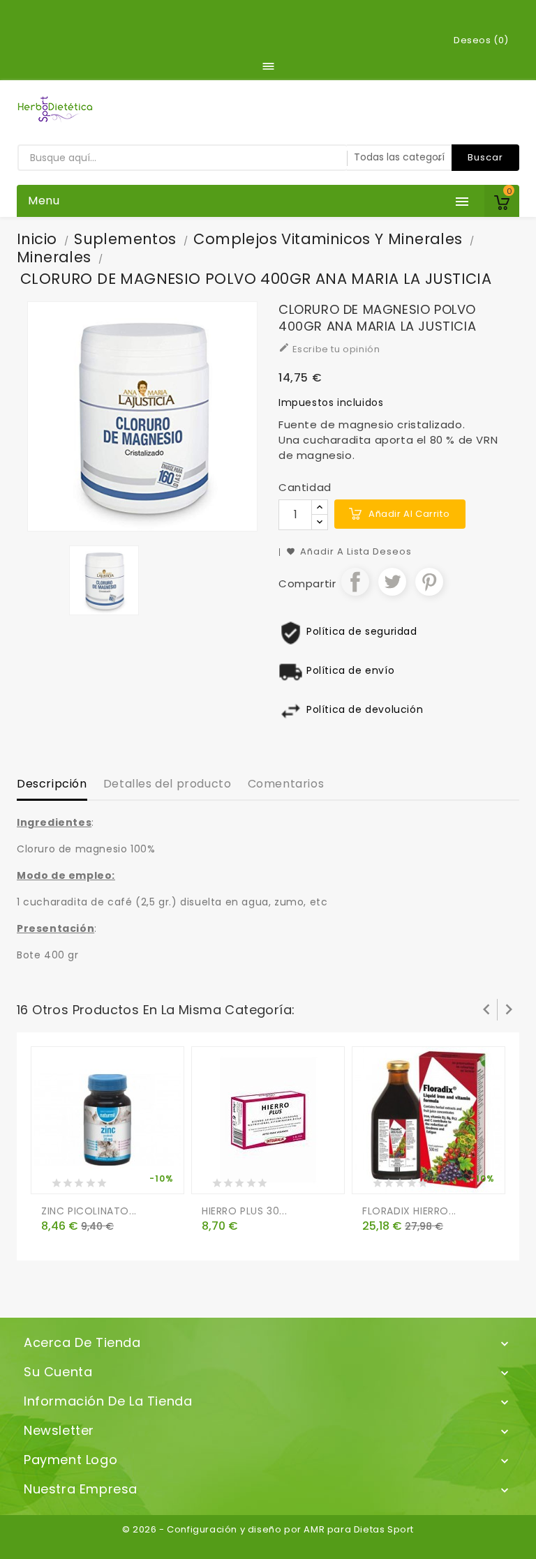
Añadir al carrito (408, 513)
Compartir (355, 582)
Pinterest (429, 582)
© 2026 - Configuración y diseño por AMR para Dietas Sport (268, 1529)
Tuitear (392, 582)
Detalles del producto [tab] (167, 784)
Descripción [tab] (52, 784)
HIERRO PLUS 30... (244, 1211)
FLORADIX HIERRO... (409, 1211)
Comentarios (286, 784)
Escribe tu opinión (329, 349)
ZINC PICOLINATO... (89, 1211)
